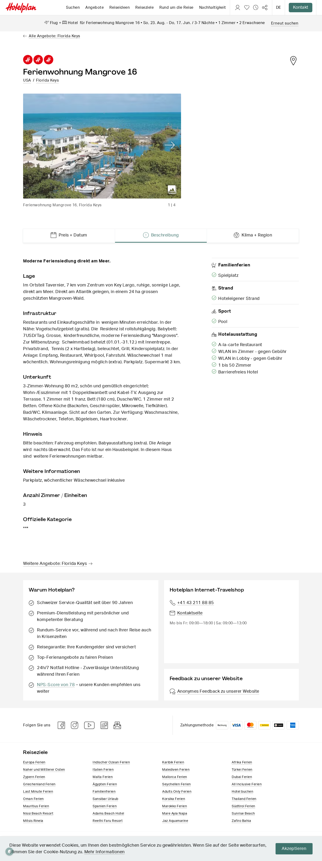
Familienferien (104, 791)
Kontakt (300, 7)
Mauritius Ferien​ (36, 806)
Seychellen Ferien (176, 784)
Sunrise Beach (243, 813)
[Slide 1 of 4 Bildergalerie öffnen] (102, 146)
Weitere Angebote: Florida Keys (55, 564)
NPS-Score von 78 (56, 685)
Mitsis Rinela (33, 821)
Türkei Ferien (242, 769)
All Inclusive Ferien (247, 784)
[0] (246, 7)
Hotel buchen (242, 791)
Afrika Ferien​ (242, 762)
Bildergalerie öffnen (172, 189)
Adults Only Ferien (176, 791)
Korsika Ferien (173, 799)
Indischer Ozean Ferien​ (111, 762)
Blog (104, 725)
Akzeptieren (294, 849)
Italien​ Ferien (103, 769)
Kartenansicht (293, 60)
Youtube (89, 725)
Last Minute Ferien (38, 791)
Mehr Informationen (104, 852)
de (278, 7)
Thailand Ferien (244, 799)
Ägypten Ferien (105, 784)
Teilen (264, 7)
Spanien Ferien (105, 806)
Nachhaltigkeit (212, 7)
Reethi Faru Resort (108, 821)
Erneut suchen (284, 23)
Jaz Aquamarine (175, 821)
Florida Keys (47, 80)
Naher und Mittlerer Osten (44, 769)
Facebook (61, 725)
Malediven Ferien (176, 769)
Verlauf (255, 7)
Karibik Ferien (173, 762)
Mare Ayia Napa (174, 813)
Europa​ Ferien (34, 762)
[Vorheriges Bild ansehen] (34, 145)
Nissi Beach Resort (38, 813)
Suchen (73, 7)
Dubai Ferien (242, 777)
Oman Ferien (33, 799)
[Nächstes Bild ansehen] (170, 145)
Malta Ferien (103, 777)
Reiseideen (119, 7)
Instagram (74, 725)
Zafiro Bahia (241, 821)
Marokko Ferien (174, 806)
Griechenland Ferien (39, 784)
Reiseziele (144, 7)
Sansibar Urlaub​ (105, 799)
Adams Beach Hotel (108, 813)
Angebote (94, 7)
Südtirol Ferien (243, 806)
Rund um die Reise (176, 7)
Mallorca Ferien (174, 777)
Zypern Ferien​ (34, 777)
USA (27, 80)
